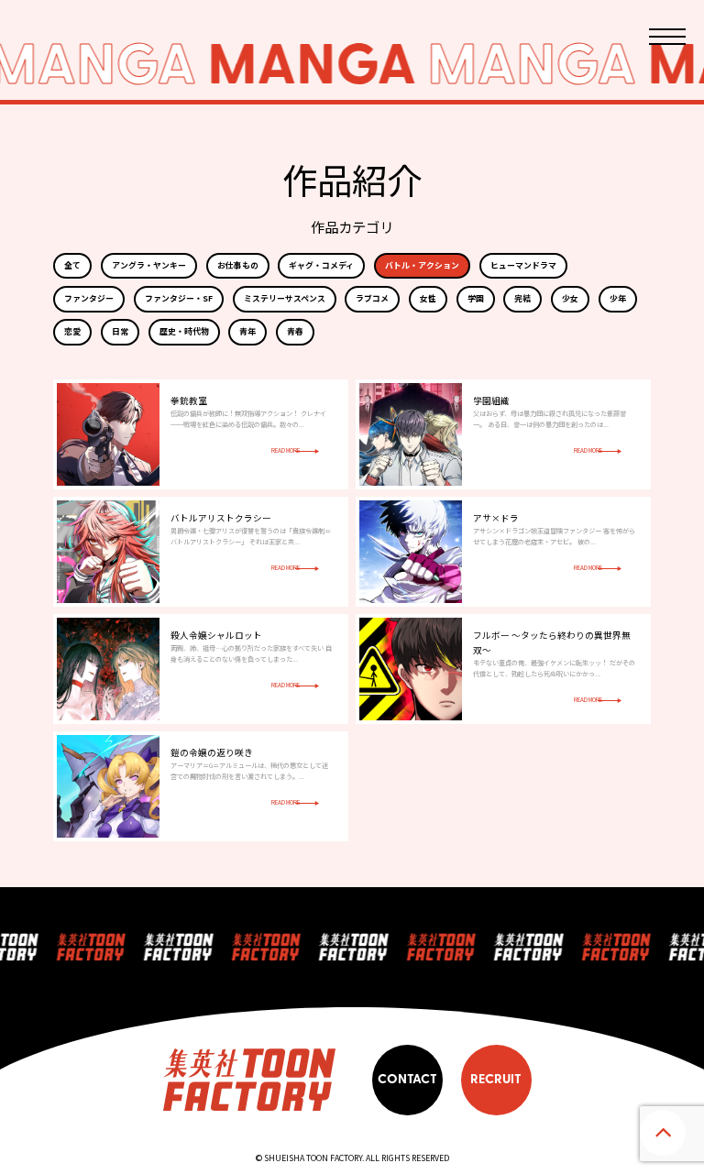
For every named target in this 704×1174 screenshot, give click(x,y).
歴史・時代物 (184, 331)
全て (72, 265)
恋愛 (72, 331)
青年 (247, 331)
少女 (570, 298)
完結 (522, 298)
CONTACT (407, 1079)
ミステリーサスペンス (284, 298)
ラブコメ (372, 298)
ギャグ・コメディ (321, 265)
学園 (476, 298)
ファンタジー (89, 298)
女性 (428, 298)
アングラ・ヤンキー (149, 265)
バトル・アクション (422, 265)
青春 (295, 331)
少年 (618, 298)
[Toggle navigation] (667, 36)
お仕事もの (237, 265)
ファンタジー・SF (179, 298)
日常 (120, 331)
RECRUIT (496, 1079)
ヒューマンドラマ (523, 265)
